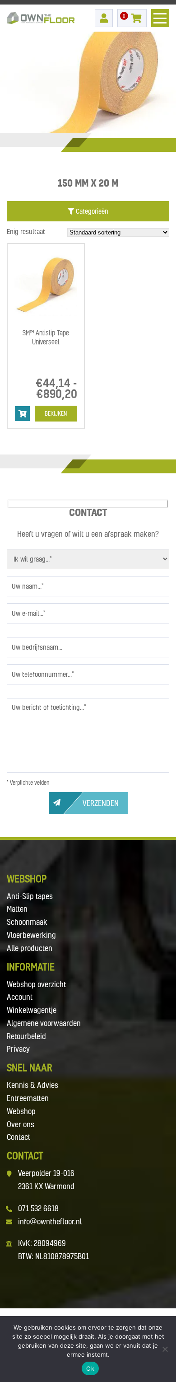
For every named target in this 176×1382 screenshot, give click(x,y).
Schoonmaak (27, 922)
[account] (104, 18)
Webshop (21, 1111)
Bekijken (56, 413)
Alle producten (29, 948)
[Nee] (164, 1349)
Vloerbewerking (31, 935)
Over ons (20, 1124)
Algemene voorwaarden (44, 1023)
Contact (18, 1137)
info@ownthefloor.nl (50, 1221)
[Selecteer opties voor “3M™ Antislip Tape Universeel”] (22, 414)
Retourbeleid (26, 1036)
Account (19, 997)
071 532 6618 (38, 1208)
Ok (90, 1368)
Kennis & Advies (32, 1085)
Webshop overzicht (36, 984)
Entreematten (28, 1098)
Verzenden (101, 803)
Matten (17, 909)
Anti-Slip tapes (30, 896)
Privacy (18, 1049)
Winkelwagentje (31, 1010)
